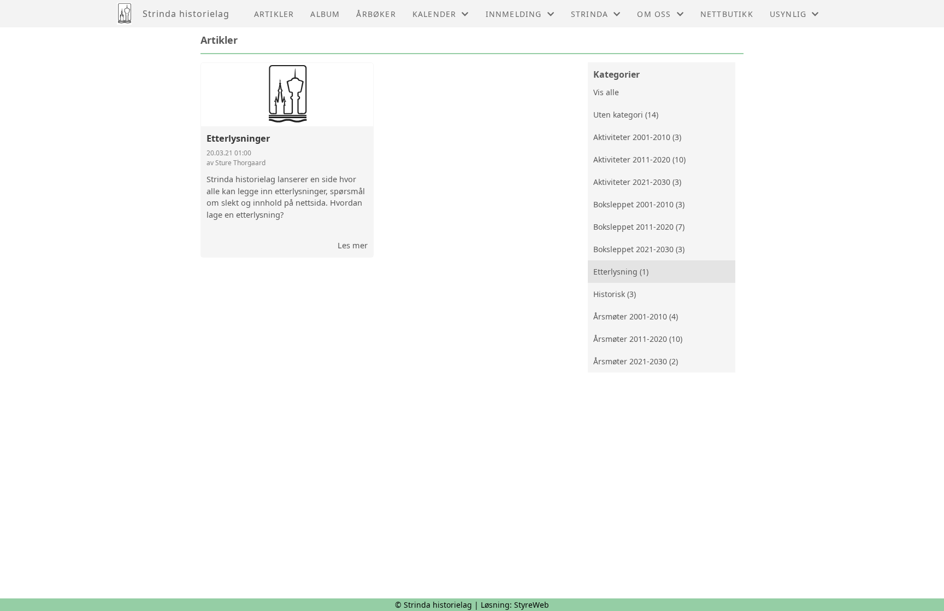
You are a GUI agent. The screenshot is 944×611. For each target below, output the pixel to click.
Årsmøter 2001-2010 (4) (635, 316)
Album (325, 14)
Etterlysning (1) (620, 271)
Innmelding (514, 14)
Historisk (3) (614, 294)
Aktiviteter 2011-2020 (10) (639, 159)
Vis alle (606, 92)
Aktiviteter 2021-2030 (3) (637, 182)
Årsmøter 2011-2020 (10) (637, 339)
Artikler (274, 14)
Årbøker (376, 14)
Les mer (353, 245)
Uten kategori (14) (625, 114)
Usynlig (788, 14)
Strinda (589, 14)
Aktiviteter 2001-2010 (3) (637, 137)
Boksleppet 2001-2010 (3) (639, 204)
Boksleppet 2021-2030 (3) (639, 249)
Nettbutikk (726, 14)
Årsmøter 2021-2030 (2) (635, 361)
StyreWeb (531, 605)
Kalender (434, 14)
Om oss (654, 14)
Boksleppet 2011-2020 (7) (639, 227)
